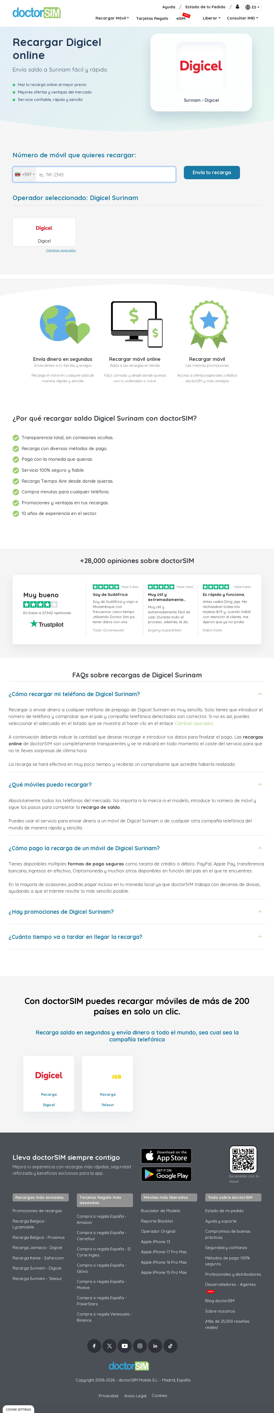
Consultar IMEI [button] (241, 18)
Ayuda (168, 6)
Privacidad (108, 1395)
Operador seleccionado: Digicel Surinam (75, 198)
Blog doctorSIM (219, 1300)
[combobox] (24, 174)
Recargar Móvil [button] (111, 18)
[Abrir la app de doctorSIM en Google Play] (166, 1174)
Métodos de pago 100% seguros (227, 1261)
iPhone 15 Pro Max (164, 1272)
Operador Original (158, 1231)
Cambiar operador (61, 250)
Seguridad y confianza (226, 1247)
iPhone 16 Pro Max (164, 1262)
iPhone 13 (155, 1241)
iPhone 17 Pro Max (164, 1251)
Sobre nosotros (220, 1311)
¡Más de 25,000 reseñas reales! (227, 1324)
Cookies (159, 1395)
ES (254, 7)
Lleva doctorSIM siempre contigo (66, 1157)
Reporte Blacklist (157, 1221)
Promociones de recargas (37, 1210)
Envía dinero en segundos (62, 359)
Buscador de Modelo (160, 1210)
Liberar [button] (210, 18)
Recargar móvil (207, 359)
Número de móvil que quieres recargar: (74, 155)
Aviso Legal (135, 1395)
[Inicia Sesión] (237, 7)
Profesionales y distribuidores (233, 1274)
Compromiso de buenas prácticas (227, 1234)
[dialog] (18, 1409)
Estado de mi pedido (224, 1210)
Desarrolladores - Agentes (230, 1287)
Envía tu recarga (212, 172)
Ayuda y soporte (221, 1221)
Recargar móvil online (135, 359)
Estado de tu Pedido (205, 6)
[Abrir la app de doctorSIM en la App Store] (166, 1155)
